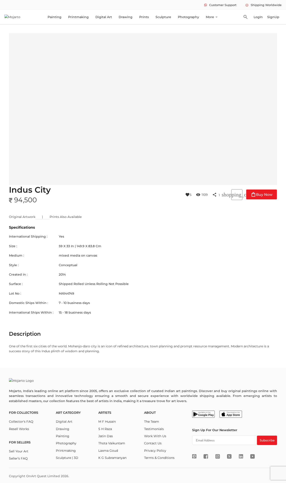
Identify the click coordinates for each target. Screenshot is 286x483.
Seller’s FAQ (18, 458)
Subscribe (267, 440)
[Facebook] (206, 456)
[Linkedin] (241, 456)
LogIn (258, 17)
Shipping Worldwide (263, 5)
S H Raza (105, 429)
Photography (188, 17)
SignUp (273, 17)
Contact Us (153, 443)
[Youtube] (252, 456)
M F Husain (107, 422)
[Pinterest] (194, 456)
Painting (54, 17)
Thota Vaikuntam (111, 443)
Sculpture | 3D (67, 458)
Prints (144, 17)
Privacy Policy (155, 451)
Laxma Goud (108, 451)
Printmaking (78, 17)
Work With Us (155, 436)
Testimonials (154, 429)
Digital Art (103, 17)
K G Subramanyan (112, 458)
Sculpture (163, 17)
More (212, 17)
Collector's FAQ (21, 422)
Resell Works (19, 429)
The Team (151, 422)
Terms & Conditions (159, 458)
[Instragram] (217, 456)
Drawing (125, 17)
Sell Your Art (18, 451)
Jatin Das (105, 436)
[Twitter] (229, 456)
